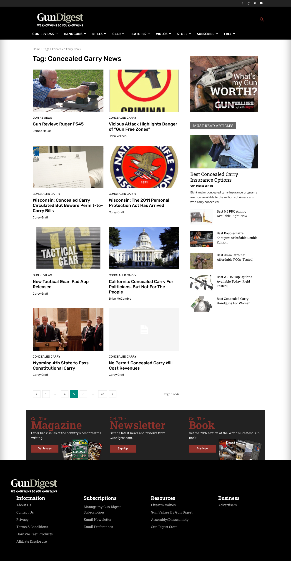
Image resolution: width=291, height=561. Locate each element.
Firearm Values (163, 505)
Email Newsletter (98, 519)
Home (36, 49)
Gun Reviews (42, 117)
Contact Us (25, 512)
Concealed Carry (122, 117)
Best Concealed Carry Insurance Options (214, 177)
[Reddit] (248, 3)
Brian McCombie (120, 299)
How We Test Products (34, 534)
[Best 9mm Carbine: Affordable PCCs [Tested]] (201, 261)
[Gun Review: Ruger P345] (68, 91)
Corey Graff (40, 217)
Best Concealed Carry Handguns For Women (234, 300)
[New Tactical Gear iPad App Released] (68, 248)
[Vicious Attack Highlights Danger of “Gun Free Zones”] (144, 91)
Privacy (22, 519)
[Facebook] (242, 3)
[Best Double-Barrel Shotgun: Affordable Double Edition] (201, 239)
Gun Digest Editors (201, 186)
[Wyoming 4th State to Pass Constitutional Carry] (68, 329)
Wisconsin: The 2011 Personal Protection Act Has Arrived (139, 203)
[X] (254, 3)
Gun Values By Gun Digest (172, 512)
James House (42, 131)
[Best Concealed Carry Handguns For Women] (201, 304)
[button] (182, 19)
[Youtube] (261, 3)
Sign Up (123, 448)
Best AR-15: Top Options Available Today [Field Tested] (234, 281)
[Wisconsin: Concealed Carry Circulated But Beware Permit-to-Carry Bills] (68, 167)
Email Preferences (98, 527)
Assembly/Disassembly (170, 519)
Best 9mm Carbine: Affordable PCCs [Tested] (235, 257)
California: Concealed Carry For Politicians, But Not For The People (141, 287)
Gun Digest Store (164, 527)
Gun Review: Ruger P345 (58, 124)
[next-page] (112, 394)
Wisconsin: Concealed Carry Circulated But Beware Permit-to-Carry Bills (68, 205)
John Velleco (118, 136)
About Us (23, 505)
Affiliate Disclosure (31, 541)
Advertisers (227, 505)
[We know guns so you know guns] (60, 20)
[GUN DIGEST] (145, 486)
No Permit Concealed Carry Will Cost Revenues (141, 365)
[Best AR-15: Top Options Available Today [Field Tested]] (201, 283)
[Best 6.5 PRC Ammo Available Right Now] (201, 217)
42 (102, 394)
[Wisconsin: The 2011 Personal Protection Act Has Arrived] (144, 167)
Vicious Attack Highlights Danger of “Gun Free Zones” (143, 126)
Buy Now (202, 448)
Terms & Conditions (32, 527)
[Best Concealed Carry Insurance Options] (224, 151)
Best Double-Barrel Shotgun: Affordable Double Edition (237, 237)
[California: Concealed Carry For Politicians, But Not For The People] (144, 248)
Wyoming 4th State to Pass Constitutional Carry (61, 365)
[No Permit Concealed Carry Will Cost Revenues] (144, 329)
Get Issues (45, 448)
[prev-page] (36, 394)
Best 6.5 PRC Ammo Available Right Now (232, 213)
